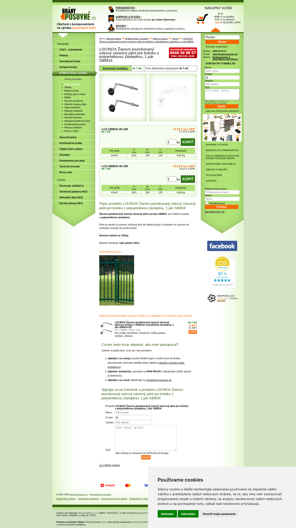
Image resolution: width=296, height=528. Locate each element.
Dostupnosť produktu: (115, 68)
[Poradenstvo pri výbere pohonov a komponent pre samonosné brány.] (111, 9)
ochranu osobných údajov (145, 522)
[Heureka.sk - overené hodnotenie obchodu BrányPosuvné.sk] (222, 287)
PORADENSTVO (125, 7)
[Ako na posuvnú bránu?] (222, 140)
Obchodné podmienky (88, 498)
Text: (207, 87)
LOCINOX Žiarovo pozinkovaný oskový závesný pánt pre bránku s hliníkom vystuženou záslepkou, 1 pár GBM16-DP (144, 325)
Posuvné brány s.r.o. (87, 513)
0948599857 (113, 513)
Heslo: (208, 195)
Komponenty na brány (100, 494)
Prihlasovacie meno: (216, 188)
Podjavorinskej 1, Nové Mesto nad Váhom (225, 58)
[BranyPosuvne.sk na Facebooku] (222, 246)
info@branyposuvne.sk (159, 380)
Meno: (208, 67)
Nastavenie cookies (66, 498)
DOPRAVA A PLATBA (128, 16)
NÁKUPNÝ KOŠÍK (218, 8)
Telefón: (209, 80)
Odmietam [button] (188, 514)
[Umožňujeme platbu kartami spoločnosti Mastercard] (128, 486)
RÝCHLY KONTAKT (217, 46)
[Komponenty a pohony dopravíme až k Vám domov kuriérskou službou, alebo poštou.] (111, 18)
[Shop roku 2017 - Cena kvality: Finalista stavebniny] (222, 298)
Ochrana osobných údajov (114, 498)
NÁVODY (121, 26)
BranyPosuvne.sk (78, 494)
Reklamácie (135, 498)
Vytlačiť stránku (111, 465)
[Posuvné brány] (79, 16)
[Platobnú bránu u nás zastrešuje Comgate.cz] (108, 486)
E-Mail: (208, 74)
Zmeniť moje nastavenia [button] (219, 514)
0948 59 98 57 (220, 51)
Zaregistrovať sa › (215, 211)
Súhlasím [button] (167, 514)
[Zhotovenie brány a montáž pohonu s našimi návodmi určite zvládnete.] (111, 27)
